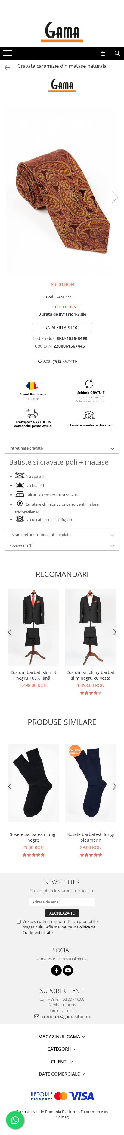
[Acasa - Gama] (62, 32)
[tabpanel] (62, 191)
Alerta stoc (65, 327)
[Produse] (8, 54)
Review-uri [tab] (21, 545)
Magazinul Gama (59, 1037)
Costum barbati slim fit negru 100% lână (33, 675)
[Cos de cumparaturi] (103, 53)
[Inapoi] (4, 68)
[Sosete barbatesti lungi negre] (33, 782)
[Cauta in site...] (117, 53)
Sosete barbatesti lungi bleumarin (90, 837)
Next (114, 197)
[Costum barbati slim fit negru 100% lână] (33, 627)
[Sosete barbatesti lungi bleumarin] (90, 782)
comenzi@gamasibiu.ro (65, 1016)
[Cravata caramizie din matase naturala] (62, 191)
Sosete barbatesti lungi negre (33, 837)
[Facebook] (56, 970)
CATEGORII (59, 1049)
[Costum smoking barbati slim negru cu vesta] (90, 627)
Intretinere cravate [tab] (26, 448)
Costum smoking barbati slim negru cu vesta (91, 675)
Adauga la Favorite (59, 361)
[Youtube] (68, 970)
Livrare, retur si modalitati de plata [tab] (40, 534)
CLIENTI (60, 1062)
